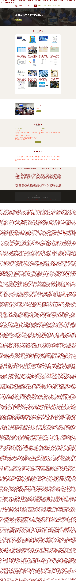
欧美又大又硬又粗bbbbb (15, 366)
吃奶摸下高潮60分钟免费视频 (27, 221)
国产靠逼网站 (70, 317)
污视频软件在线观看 (35, 368)
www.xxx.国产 (18, 275)
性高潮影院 (57, 253)
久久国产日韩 (32, 242)
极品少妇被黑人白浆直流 (48, 276)
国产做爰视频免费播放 (65, 297)
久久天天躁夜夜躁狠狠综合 (54, 212)
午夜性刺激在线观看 (36, 352)
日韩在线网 (41, 214)
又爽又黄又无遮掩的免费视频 (61, 334)
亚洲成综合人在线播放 (26, 311)
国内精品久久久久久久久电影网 (51, 270)
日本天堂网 (12, 235)
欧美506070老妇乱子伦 (15, 282)
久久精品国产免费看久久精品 (66, 245)
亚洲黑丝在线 (56, 296)
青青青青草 (47, 323)
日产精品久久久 (8, 363)
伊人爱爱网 (33, 295)
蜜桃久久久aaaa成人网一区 (64, 287)
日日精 (7, 266)
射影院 (74, 251)
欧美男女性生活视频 (24, 251)
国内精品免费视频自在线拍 (42, 272)
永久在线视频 (33, 224)
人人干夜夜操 (31, 214)
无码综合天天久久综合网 (17, 251)
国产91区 (38, 286)
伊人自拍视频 (40, 368)
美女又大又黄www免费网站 (57, 243)
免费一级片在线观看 (18, 255)
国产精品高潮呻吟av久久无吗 (31, 244)
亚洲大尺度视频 (35, 235)
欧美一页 (50, 210)
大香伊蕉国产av (46, 334)
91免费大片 (44, 211)
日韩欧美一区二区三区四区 (9, 229)
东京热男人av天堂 (27, 283)
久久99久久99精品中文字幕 (51, 263)
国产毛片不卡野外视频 (68, 283)
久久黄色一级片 (21, 250)
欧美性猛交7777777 (70, 365)
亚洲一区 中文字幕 (32, 324)
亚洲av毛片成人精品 (60, 322)
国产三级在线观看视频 (22, 240)
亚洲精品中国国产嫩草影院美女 (19, 212)
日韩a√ (44, 215)
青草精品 (5, 373)
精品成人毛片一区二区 (6, 283)
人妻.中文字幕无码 (71, 213)
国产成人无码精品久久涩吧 (51, 316)
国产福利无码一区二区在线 (42, 261)
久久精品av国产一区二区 (8, 274)
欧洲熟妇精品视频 (38, 223)
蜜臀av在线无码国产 (56, 301)
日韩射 (54, 213)
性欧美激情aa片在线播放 (13, 283)
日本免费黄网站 (67, 219)
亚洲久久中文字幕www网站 (59, 332)
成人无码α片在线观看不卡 (24, 224)
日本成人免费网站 (39, 287)
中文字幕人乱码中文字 (37, 252)
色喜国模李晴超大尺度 (38, 283)
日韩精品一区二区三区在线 (26, 357)
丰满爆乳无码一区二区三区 (57, 254)
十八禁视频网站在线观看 (8, 271)
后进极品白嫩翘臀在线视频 (59, 213)
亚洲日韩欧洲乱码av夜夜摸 (45, 324)
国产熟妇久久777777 (11, 324)
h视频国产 (17, 335)
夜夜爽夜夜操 (49, 295)
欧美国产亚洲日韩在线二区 (19, 261)
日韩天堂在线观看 (65, 322)
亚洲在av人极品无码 (13, 275)
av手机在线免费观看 (67, 311)
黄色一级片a (39, 235)
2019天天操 (49, 368)
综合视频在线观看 (57, 285)
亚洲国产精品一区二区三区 (20, 272)
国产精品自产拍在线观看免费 (40, 293)
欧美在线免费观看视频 (45, 265)
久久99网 (5, 256)
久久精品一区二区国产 (29, 352)
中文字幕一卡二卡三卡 (41, 325)
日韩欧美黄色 (49, 291)
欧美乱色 (13, 264)
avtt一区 (36, 242)
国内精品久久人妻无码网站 (50, 271)
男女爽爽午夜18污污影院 (28, 229)
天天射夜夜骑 (35, 357)
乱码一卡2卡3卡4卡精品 (22, 352)
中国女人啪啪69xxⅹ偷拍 (59, 317)
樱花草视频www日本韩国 (29, 345)
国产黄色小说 (12, 210)
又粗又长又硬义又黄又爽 (19, 271)
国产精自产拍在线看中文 (63, 255)
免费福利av (9, 244)
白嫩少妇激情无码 (66, 327)
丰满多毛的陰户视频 (67, 241)
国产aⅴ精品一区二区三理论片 (66, 344)
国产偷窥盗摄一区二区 (8, 307)
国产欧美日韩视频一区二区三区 (16, 357)
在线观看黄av (63, 328)
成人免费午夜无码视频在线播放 (31, 328)
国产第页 (37, 256)
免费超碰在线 (40, 211)
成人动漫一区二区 (2, 333)
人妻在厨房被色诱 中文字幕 (39, 276)
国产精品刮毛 (55, 313)
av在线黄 (72, 235)
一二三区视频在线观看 (29, 327)
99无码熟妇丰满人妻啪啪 (36, 347)
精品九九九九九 (27, 210)
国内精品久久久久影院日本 (33, 284)
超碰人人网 (60, 245)
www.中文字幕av (5, 303)
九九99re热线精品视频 (36, 285)
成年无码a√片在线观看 (54, 281)
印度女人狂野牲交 (34, 271)
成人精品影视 (16, 210)
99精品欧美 (25, 346)
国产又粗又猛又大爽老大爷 (20, 291)
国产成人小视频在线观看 (7, 211)
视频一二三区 (65, 211)
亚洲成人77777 (16, 252)
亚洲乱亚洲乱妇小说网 (26, 286)
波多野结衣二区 (4, 213)
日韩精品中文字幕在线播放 (23, 244)
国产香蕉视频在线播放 (33, 364)
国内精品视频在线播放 (58, 323)
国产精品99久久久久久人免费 (8, 295)
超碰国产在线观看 (19, 302)
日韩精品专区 (47, 229)
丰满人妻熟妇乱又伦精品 (26, 364)
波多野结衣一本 (49, 225)
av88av (31, 305)
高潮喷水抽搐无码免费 (40, 270)
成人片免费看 (10, 303)
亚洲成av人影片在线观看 (38, 245)
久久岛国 (67, 295)
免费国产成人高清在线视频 (53, 250)
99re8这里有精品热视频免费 (48, 242)
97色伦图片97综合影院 (42, 251)
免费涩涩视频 (48, 261)
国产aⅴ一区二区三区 (27, 223)
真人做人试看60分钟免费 (28, 281)
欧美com (71, 210)
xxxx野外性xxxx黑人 (35, 210)
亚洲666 (31, 210)
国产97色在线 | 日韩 (62, 276)
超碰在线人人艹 (24, 367)
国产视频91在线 (29, 338)
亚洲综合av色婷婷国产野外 (58, 221)
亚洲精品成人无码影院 (29, 343)
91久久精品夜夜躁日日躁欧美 (29, 285)
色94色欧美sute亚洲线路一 (58, 348)
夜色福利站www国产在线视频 (32, 222)
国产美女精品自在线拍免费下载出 (44, 285)
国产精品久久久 (62, 333)
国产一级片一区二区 (36, 263)
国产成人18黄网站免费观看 (50, 262)
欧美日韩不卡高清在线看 (15, 334)
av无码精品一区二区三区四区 (42, 345)
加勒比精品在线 (27, 292)
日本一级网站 (24, 264)
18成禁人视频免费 (57, 231)
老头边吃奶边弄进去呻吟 (32, 240)
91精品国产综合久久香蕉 (3, 286)
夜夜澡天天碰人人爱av (47, 332)
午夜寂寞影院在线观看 (20, 233)
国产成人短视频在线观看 (45, 297)
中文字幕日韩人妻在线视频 (56, 246)
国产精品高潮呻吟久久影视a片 (68, 312)
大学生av (18, 304)
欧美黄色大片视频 (44, 232)
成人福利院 (41, 286)
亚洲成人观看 (28, 367)
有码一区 (8, 255)
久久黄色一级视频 (10, 325)
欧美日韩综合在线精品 (61, 250)
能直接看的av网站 (46, 305)
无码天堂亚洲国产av (39, 265)
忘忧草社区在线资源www (40, 307)
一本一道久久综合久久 (62, 256)
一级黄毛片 (71, 221)
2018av (50, 219)
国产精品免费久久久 (28, 316)
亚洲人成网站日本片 (72, 264)
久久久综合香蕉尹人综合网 (10, 313)
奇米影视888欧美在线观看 (31, 256)
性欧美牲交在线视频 (30, 233)
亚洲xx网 (60, 209)
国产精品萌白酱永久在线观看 (27, 276)
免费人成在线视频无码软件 (38, 264)
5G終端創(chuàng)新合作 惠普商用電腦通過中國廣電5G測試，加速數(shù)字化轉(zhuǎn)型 (21, 45)
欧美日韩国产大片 (31, 260)
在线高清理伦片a (43, 271)
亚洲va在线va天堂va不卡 (67, 231)
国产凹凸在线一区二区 (60, 357)
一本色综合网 (44, 283)
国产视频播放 (44, 262)
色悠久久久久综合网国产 (43, 291)
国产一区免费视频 (44, 225)
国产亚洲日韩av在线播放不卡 (22, 215)
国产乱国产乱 (42, 221)
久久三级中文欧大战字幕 (16, 306)
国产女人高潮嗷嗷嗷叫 (38, 294)
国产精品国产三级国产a (16, 231)
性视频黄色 (45, 253)
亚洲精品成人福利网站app (70, 294)
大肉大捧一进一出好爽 (39, 296)
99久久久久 (46, 284)
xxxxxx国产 (51, 229)
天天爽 (63, 306)
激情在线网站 (72, 342)
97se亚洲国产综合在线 (58, 263)
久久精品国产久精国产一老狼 (29, 347)
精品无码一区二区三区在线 (53, 306)
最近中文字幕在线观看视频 (22, 230)
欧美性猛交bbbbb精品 (60, 270)
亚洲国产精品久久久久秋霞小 (63, 301)
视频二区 (32, 251)
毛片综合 (62, 356)
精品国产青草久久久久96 (55, 209)
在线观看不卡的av (29, 271)
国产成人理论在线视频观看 (28, 291)
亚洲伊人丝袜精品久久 (32, 302)
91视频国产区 (28, 348)
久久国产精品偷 (21, 365)
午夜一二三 (28, 261)
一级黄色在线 (35, 332)
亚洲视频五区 (8, 265)
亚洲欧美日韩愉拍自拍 (71, 304)
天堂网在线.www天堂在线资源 (35, 275)
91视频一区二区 (4, 264)
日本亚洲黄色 (36, 311)
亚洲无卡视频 (65, 266)
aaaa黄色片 (69, 281)
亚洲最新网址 (65, 342)
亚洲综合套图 (29, 251)
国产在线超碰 (4, 364)
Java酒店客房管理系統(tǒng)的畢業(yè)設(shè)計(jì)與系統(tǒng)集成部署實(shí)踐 (43, 68)
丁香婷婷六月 (38, 244)
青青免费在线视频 (23, 243)
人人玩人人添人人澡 (65, 209)
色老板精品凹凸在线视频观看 (8, 342)
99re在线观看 (62, 293)
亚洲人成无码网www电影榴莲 (10, 358)
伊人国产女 (73, 256)
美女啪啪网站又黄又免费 (55, 346)
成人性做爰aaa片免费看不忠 (7, 366)
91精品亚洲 (61, 231)
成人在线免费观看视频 (9, 213)
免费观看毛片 (57, 251)
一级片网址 (65, 369)
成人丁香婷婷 (69, 253)
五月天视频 (2, 344)
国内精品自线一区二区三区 (32, 232)
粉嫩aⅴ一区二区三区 (8, 234)
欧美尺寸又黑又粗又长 (44, 337)
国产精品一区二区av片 (62, 251)
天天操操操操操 (63, 355)
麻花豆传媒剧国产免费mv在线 (46, 322)
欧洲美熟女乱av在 (52, 230)
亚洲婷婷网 (58, 304)
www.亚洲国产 (48, 302)
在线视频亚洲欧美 (60, 211)
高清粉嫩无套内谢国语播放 (39, 224)
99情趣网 (68, 221)
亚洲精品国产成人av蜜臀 (4, 352)
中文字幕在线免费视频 (25, 302)
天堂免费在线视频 (18, 266)
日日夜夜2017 (50, 293)
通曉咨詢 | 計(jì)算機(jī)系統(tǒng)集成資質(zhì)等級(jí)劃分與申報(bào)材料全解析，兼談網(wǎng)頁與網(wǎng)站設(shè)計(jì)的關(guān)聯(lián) (43, 57)
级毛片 (37, 262)
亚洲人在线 (44, 220)
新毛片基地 (10, 334)
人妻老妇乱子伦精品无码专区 (41, 254)
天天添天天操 (53, 225)
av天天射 (12, 254)
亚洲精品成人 (54, 352)
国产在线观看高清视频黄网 (40, 266)
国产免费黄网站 (43, 229)
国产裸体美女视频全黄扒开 (72, 243)
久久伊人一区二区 (72, 302)
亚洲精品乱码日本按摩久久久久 (61, 272)
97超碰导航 (27, 287)
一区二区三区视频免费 (63, 222)
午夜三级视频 (37, 220)
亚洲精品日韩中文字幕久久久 (65, 307)
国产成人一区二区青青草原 (23, 334)
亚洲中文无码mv (41, 256)
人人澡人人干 (5, 242)
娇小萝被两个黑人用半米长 (62, 232)
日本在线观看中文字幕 (20, 213)
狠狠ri (47, 211)
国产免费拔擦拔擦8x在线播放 (15, 265)
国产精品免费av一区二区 (61, 296)
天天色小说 (62, 234)
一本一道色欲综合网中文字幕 (13, 348)
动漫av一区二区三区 (19, 287)
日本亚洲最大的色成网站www (37, 343)
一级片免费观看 (3, 234)
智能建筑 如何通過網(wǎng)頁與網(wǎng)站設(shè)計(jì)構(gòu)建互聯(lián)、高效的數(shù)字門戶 (43, 45)
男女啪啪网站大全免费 (55, 363)
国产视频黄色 (10, 347)
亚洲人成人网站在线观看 (3, 220)
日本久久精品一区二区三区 (58, 265)
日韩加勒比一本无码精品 (56, 234)
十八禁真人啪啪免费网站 (34, 209)
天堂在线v (26, 266)
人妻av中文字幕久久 (62, 346)
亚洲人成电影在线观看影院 (8, 368)
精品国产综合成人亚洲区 (19, 234)
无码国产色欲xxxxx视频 (23, 245)
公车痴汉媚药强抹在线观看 (12, 315)
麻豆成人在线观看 (26, 232)
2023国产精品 (45, 286)
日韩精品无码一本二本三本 (58, 274)
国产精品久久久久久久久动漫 (37, 322)
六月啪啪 (50, 311)
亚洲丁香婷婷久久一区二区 (15, 244)
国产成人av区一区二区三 (11, 352)
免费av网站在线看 (12, 355)
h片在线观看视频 (5, 272)
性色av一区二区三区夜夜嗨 (17, 337)
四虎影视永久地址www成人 (49, 336)
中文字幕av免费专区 (38, 306)
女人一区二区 (18, 224)
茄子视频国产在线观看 (7, 215)
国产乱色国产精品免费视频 (6, 233)
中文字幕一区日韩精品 (60, 260)
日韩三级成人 (37, 317)
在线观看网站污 (50, 327)
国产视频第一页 (39, 232)
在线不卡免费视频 (43, 235)
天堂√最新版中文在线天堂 (39, 253)
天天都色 (38, 214)
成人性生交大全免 (65, 213)
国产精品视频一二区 (49, 345)
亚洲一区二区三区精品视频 (39, 355)
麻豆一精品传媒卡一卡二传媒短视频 (64, 223)
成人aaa (54, 327)
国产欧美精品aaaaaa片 (24, 344)
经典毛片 (2, 335)
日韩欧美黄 (3, 225)
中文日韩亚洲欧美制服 (16, 293)
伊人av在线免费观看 (11, 285)
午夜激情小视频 (35, 215)
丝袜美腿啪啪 (48, 366)
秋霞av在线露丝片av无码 (39, 335)
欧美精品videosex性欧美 (40, 363)
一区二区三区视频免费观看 (51, 292)
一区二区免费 (72, 337)
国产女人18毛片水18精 (14, 345)
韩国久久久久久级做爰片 (36, 337)
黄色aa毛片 (52, 296)
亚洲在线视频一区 (44, 316)
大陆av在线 (2, 312)
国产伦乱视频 (53, 224)
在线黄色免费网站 (26, 213)
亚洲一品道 (73, 332)
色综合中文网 (57, 256)
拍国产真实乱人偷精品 (66, 313)
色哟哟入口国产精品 (60, 313)
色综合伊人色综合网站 (27, 354)
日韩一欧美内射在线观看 (30, 264)
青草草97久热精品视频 (53, 287)
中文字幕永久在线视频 (26, 305)
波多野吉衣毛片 (58, 273)
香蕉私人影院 (68, 323)
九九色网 (44, 256)
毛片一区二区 (33, 355)
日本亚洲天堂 (11, 221)
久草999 (58, 295)
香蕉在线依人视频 (19, 214)
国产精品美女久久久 (72, 297)
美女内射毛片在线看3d (6, 262)
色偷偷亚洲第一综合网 (53, 322)
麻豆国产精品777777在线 (49, 365)
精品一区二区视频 (16, 285)
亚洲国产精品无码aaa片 (43, 213)
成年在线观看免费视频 (62, 230)
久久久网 (66, 293)
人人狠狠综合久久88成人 (67, 306)
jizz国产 (24, 316)
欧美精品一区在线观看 (36, 353)
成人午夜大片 (41, 260)
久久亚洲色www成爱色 (54, 315)
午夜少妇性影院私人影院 (68, 284)
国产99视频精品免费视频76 (42, 354)
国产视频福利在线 (70, 261)
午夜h (26, 254)
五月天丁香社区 (54, 242)
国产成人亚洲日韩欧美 (70, 211)
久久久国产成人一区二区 (60, 326)
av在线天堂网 (37, 255)
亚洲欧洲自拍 (35, 345)
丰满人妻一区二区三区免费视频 (66, 225)
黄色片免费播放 (70, 287)
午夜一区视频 (71, 282)
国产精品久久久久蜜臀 (46, 367)
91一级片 (63, 274)
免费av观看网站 (27, 212)
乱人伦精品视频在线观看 (71, 293)
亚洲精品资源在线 (9, 250)
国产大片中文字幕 (60, 369)
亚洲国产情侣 (63, 246)
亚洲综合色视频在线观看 (54, 312)
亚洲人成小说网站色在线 (12, 225)
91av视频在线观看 (45, 246)
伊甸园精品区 (46, 266)
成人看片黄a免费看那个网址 (15, 220)
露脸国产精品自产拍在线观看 (71, 266)
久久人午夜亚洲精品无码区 (59, 327)
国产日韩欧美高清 (9, 260)
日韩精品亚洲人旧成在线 (41, 284)
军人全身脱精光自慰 (33, 367)
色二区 (23, 273)
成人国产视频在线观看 (15, 274)
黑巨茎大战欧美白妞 (63, 273)
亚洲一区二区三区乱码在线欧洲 (17, 276)
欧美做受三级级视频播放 (50, 221)
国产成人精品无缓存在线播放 (22, 314)
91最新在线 (24, 234)
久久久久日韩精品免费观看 (57, 220)
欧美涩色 (32, 332)
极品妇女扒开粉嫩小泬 (43, 342)
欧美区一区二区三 (11, 251)
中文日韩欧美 (26, 252)
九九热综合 (67, 265)
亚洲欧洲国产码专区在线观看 (68, 303)
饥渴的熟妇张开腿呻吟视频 (58, 297)
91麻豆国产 (14, 221)
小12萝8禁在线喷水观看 (47, 364)
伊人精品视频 (16, 294)
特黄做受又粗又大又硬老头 (14, 219)
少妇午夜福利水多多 (31, 294)
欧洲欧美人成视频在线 (42, 366)
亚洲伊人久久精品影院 (24, 338)
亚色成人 (46, 368)
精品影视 (2, 342)
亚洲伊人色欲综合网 (21, 303)
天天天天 (62, 241)
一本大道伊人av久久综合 (34, 272)
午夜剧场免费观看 (47, 254)
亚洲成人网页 (59, 235)
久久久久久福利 (3, 358)
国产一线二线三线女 (57, 355)
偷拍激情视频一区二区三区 (35, 213)
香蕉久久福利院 (71, 265)
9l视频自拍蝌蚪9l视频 (68, 276)
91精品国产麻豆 (23, 211)
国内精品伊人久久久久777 (33, 287)
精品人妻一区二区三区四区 (18, 322)
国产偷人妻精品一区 (26, 323)
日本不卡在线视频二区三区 (33, 212)
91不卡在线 (53, 328)
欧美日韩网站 (70, 270)
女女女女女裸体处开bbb (13, 281)
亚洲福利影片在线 (21, 292)
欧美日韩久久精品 (16, 229)
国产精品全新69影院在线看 (12, 302)
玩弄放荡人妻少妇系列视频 (13, 262)
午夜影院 (22, 346)
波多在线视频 (14, 347)
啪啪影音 (29, 224)
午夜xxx (20, 235)
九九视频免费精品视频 (41, 332)
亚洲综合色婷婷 (10, 338)
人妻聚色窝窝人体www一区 (71, 229)
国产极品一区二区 (41, 333)
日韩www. (38, 348)
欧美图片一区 (24, 284)
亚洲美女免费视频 (52, 251)
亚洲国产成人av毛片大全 (32, 262)
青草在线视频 (11, 353)
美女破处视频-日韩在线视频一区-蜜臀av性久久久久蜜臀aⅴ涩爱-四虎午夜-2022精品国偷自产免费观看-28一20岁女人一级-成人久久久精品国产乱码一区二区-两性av (23, 205)
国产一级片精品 (63, 219)
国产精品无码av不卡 (58, 225)
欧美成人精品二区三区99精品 (21, 345)
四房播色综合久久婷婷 (13, 304)
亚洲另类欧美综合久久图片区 (50, 215)
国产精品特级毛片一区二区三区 (66, 291)
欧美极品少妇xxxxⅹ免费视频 (42, 313)
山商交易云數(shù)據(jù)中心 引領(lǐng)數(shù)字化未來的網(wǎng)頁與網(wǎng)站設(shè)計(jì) (43, 79)
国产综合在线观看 (43, 352)
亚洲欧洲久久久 (29, 274)
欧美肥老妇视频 (36, 282)
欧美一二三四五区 (60, 303)
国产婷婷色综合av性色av (51, 284)
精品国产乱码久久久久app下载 (7, 314)
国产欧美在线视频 (53, 295)
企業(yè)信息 (54, 5)
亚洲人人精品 (58, 287)
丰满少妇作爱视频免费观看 (8, 335)
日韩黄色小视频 (21, 252)
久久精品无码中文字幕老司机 (7, 328)
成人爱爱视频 (39, 364)
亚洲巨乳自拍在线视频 (4, 245)
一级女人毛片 (54, 304)
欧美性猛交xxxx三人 (59, 336)
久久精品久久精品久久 (33, 225)
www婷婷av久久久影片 (71, 353)
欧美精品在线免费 (38, 225)
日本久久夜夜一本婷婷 (65, 243)
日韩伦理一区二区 (67, 368)
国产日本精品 (11, 306)
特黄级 (48, 264)
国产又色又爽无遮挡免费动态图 (42, 357)
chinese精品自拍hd (58, 292)
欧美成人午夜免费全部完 (49, 313)
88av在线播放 (45, 328)
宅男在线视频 (55, 342)
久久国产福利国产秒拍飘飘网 (46, 315)
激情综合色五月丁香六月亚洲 (32, 219)
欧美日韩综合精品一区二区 (18, 284)
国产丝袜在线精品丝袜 (6, 263)
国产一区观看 (31, 241)
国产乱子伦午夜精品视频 (67, 367)
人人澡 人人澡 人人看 (61, 343)
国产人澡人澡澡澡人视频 (69, 336)
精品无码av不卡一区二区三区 (69, 355)
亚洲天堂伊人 (57, 284)
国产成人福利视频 (22, 246)
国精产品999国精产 (68, 256)
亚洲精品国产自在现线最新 (19, 355)
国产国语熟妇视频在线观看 (64, 242)
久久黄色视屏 (63, 235)
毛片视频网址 (66, 214)
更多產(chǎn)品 (19, 19)
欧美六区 (52, 286)
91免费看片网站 (16, 365)
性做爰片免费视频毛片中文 (27, 363)
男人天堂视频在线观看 (44, 292)
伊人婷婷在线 (37, 302)
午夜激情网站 (14, 305)
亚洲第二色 (25, 304)
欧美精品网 (58, 219)
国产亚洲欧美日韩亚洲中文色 (7, 292)
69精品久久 (4, 261)
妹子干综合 (72, 245)
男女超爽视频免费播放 (16, 353)
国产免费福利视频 (50, 245)
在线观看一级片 (22, 297)
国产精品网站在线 (44, 264)
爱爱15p (68, 254)
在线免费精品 (45, 338)
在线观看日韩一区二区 (56, 252)
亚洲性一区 (32, 358)
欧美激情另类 (33, 366)
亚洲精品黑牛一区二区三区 (65, 264)
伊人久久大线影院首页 (42, 302)
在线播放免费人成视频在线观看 (5, 304)
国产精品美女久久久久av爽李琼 (68, 260)
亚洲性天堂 (10, 343)
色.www (55, 338)
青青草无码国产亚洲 (57, 262)
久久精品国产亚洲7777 (63, 366)
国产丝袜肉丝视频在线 (12, 316)
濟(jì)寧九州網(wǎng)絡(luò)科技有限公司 (24, 128)
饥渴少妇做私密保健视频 (69, 251)
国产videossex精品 (69, 364)
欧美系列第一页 (30, 334)
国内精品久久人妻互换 (15, 250)
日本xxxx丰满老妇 (56, 275)
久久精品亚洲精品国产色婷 (25, 225)
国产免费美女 (16, 358)
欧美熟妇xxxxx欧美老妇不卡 (38, 233)
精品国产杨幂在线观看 (7, 346)
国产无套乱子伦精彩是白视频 (26, 313)
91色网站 (7, 337)
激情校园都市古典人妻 (55, 368)
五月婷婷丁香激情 (43, 346)
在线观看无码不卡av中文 (49, 255)
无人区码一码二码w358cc (71, 220)
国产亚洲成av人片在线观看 (33, 307)
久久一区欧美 (62, 214)
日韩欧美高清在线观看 (20, 221)
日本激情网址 (9, 297)
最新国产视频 (27, 240)
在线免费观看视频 (16, 209)
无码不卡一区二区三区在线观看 (24, 241)
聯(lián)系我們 (49, 5)
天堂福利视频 (15, 213)
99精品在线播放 (65, 270)
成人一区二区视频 (67, 252)
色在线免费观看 (57, 333)
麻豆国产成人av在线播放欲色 (57, 233)
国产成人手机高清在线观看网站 (40, 222)
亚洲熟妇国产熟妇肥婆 (43, 274)
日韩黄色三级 (19, 301)
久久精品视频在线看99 (49, 342)
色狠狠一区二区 (11, 356)
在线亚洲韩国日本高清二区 (56, 240)
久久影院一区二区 (23, 337)
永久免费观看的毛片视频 (32, 342)
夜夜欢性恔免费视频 (57, 271)
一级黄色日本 (64, 221)
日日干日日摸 (38, 240)
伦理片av (63, 368)
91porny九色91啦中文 (55, 369)
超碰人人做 (42, 273)
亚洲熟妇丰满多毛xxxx (58, 328)
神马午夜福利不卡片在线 (4, 325)
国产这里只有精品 (61, 215)
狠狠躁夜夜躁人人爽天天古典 (67, 335)
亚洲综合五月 (17, 327)
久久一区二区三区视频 (57, 214)
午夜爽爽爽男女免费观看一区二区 (22, 369)
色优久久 (28, 284)
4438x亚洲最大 (5, 285)
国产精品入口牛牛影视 (17, 253)
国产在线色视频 (35, 336)
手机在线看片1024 (11, 256)
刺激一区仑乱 (48, 283)
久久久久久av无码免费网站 (67, 345)
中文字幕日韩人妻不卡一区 (22, 274)
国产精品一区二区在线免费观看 (9, 252)
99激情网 (20, 293)
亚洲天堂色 (71, 212)
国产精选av (70, 314)
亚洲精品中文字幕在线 (60, 311)
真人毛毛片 (60, 291)
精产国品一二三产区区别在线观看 (5, 311)
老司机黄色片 (66, 304)
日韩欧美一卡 (49, 328)
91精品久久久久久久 (54, 219)
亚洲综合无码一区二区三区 (67, 224)
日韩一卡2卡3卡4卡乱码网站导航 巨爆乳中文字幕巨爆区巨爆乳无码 (36, 314)
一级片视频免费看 (52, 366)
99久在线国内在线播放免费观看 (32, 254)
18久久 (33, 245)
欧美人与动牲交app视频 (54, 232)
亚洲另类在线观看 (42, 348)
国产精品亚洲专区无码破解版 (68, 326)
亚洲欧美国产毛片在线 (47, 241)
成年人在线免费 (34, 270)
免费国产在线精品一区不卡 (32, 266)
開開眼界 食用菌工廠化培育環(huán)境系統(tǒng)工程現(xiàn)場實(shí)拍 (32, 91)
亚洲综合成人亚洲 (32, 223)
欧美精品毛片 (33, 293)
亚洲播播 (31, 368)
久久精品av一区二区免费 (30, 304)
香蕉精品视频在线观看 (45, 210)
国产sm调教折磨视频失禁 (48, 209)
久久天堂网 (26, 294)
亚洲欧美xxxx (37, 333)
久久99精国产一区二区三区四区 (30, 211)
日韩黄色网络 (35, 325)
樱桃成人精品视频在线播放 (65, 302)
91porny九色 (35, 241)
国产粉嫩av (43, 343)
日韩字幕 (48, 220)
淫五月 (68, 275)
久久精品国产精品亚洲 (33, 286)
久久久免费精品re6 (40, 215)
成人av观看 (18, 343)
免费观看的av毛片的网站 (14, 230)
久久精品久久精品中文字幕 (8, 305)
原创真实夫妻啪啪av (58, 325)
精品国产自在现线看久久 (28, 246)
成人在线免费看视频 (51, 356)
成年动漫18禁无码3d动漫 (6, 210)
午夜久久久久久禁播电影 (13, 263)
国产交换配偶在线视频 (5, 224)
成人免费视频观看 (18, 225)
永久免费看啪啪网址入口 (14, 215)
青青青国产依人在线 (34, 369)
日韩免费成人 (49, 286)
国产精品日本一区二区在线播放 (11, 261)
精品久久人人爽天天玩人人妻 (8, 223)
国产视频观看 (49, 369)
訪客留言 (59, 5)
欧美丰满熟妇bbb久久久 (21, 210)
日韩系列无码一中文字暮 (45, 358)
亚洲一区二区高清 (15, 303)
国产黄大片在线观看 (32, 326)
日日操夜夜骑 (45, 270)
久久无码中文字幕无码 (58, 353)
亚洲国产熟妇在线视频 (41, 209)
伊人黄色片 (28, 209)
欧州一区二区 (65, 356)
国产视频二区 (20, 328)
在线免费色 (47, 272)
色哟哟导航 (59, 302)
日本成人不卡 (29, 366)
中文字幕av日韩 (36, 251)
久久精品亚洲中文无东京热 (24, 301)
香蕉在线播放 (62, 304)
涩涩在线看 (47, 256)
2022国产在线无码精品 (46, 287)
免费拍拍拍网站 (62, 316)
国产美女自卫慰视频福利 (39, 328)
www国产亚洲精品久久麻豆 (23, 220)
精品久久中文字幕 (48, 346)
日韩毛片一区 (4, 317)
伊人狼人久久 (3, 274)
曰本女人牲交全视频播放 (13, 233)
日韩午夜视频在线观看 (45, 233)
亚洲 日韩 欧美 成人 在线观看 (68, 292)
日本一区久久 (64, 323)
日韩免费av (44, 355)
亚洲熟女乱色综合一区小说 (23, 209)
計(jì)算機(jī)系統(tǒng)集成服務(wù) (30, 199)
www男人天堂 (14, 291)
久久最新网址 (46, 327)
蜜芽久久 (45, 252)
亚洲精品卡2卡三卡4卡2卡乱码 (30, 255)
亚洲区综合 (67, 354)
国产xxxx (41, 338)
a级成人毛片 (17, 352)
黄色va (14, 223)
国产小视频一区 (8, 254)
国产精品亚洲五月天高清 (3, 230)
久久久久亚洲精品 (4, 255)
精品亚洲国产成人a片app (63, 285)
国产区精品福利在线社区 (8, 344)
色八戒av (52, 254)
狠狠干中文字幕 (34, 250)
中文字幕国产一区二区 (41, 311)
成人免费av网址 (46, 219)
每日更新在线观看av (46, 234)
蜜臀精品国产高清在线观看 (29, 315)
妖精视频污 (68, 222)
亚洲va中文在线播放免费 (54, 303)
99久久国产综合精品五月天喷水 (47, 304)
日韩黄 (20, 229)
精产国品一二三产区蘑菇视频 (8, 336)
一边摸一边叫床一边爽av (56, 358)
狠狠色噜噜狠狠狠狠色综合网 (17, 243)
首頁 (35, 5)
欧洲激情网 (21, 354)
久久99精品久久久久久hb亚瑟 (58, 286)
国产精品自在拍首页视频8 (44, 223)
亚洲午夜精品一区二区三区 (40, 219)
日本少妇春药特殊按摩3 (70, 255)
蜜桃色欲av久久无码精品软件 (6, 323)
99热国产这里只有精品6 (46, 250)
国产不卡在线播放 (22, 306)
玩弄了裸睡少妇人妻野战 (6, 219)
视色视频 (51, 235)
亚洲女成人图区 (62, 315)
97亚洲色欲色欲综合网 (18, 256)
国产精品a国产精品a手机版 (63, 275)
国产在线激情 (46, 293)
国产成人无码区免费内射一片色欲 (22, 219)
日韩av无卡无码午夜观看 (52, 272)
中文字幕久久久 (52, 367)
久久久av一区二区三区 (40, 242)
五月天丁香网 (41, 281)
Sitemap (57, 199)
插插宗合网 (19, 262)
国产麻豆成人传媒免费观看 (36, 356)
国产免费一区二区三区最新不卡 (27, 250)
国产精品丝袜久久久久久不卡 (51, 337)
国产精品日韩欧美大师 (24, 333)
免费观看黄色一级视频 (7, 214)
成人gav (32, 336)
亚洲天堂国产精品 (12, 255)
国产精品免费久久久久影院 (35, 231)
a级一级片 (71, 311)
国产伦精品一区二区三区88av (9, 253)
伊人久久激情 (14, 271)
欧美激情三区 (9, 230)
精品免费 (51, 294)
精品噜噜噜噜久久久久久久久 (34, 354)
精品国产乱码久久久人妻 (35, 281)
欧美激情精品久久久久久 (54, 364)
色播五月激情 (47, 311)
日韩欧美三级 (29, 215)
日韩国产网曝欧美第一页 (5, 293)
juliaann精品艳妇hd (69, 273)
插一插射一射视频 (6, 343)
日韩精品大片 (49, 260)
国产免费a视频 (27, 368)
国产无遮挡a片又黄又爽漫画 (10, 241)
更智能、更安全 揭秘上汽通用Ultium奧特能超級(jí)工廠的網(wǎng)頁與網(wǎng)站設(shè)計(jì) (54, 91)
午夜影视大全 (22, 353)
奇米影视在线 (11, 276)
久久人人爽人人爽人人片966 (37, 229)
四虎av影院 (71, 222)
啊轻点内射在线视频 (40, 246)
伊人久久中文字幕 (16, 296)
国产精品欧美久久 (26, 307)
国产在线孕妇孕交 (52, 256)
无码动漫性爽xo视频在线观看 (69, 246)
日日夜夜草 (42, 364)
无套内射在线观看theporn (5, 334)
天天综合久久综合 (52, 261)
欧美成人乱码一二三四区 (29, 325)
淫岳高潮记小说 (62, 252)
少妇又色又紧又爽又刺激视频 (68, 234)
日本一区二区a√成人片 (39, 295)
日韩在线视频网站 (60, 282)
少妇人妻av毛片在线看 (17, 254)
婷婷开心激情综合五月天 (59, 244)
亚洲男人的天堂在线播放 (5, 287)
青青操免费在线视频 (15, 260)
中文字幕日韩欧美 (72, 219)
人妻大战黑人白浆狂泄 (29, 263)
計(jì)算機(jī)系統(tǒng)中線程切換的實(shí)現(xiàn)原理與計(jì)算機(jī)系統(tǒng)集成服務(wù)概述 (32, 68)
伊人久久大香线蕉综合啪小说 (58, 335)
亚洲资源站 (33, 305)
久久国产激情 (9, 220)
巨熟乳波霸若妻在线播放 (36, 291)
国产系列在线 (20, 264)
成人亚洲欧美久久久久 (54, 266)
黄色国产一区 (40, 297)
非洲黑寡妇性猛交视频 (26, 260)
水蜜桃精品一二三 (12, 311)
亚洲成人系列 (50, 246)
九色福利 (56, 264)
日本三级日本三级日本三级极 (39, 305)
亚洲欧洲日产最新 (22, 324)
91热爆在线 (36, 211)
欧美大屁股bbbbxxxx (27, 242)
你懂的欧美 (7, 225)
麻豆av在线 (68, 271)
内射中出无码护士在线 (23, 343)
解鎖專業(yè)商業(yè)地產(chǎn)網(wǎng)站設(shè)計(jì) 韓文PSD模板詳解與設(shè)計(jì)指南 (21, 91)
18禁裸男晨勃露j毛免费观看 (44, 243)
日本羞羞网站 (5, 212)
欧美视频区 (40, 210)
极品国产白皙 (45, 353)
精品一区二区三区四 (63, 352)
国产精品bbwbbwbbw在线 (18, 313)
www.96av (49, 211)
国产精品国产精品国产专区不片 (4, 221)
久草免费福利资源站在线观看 (63, 294)
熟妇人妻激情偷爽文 (49, 240)
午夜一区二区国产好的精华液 (35, 274)
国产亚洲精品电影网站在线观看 (53, 282)
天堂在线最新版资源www (24, 275)
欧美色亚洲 (48, 235)
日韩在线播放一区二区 (27, 272)
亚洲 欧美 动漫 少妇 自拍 (5, 251)
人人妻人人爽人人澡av (14, 214)
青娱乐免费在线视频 (30, 344)
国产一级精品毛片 (64, 281)
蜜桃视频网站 (35, 344)
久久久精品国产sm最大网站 (30, 234)
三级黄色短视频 (66, 314)
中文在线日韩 (72, 271)
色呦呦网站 (63, 353)
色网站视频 (36, 313)
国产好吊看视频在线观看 (70, 369)
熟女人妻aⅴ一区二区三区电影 (19, 222)
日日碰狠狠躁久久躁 (66, 282)
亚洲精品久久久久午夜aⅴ (20, 270)
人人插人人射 (39, 346)
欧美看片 (27, 296)
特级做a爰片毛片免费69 (66, 305)
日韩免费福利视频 (70, 285)
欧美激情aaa (47, 251)
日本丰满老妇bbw (71, 214)
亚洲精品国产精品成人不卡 (43, 231)
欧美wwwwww (57, 261)
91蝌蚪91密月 (67, 212)
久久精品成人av (33, 283)
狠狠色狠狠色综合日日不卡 (35, 316)
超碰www (71, 305)
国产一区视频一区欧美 (10, 301)
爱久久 (3, 215)
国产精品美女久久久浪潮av (12, 272)
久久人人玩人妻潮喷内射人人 (45, 294)
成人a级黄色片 (2, 373)
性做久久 (31, 348)
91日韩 (62, 367)
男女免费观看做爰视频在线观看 (65, 210)
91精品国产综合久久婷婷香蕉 (65, 262)
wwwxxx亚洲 (21, 231)
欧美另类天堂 (53, 241)
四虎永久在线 (40, 315)
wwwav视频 (15, 273)
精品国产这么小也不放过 (50, 347)
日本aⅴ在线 (53, 325)
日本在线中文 (60, 306)
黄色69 (32, 215)
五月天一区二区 (33, 306)
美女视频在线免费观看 (50, 214)
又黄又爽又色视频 (55, 245)
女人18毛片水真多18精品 (30, 243)
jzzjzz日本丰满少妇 (39, 250)
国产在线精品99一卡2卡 (6, 275)
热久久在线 (67, 232)
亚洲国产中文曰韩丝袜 (10, 354)
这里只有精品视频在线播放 (54, 302)
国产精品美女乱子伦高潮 (14, 363)
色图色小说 (45, 214)
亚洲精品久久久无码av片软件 (15, 297)
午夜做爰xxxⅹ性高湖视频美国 (6, 270)
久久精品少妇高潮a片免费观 (4, 244)
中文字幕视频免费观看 (15, 314)
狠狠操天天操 (21, 304)
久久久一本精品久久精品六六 (31, 253)
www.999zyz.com (2, 240)
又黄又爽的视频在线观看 (7, 235)
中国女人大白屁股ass (42, 365)
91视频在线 (37, 342)
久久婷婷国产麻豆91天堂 (52, 305)
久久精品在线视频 (6, 306)
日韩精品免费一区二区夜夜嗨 (26, 336)
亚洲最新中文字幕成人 (6, 316)
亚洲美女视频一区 (44, 369)
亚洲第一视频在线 (62, 284)
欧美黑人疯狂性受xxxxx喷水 (43, 263)
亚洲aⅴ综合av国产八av (14, 332)
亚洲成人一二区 (25, 231)
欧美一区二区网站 (33, 265)
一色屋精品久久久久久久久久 (70, 296)
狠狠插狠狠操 (45, 260)
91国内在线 (52, 353)
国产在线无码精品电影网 (56, 222)
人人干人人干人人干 (50, 252)
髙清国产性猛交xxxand (40, 367)
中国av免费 (25, 261)
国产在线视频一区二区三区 (50, 355)
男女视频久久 (70, 209)
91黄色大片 (13, 240)
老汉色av (62, 292)
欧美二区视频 (66, 250)
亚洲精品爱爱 (4, 254)
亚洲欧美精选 (72, 252)
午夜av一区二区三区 (59, 305)
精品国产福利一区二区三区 (42, 323)
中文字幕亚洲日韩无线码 (14, 367)
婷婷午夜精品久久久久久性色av (51, 273)
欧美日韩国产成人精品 (56, 223)
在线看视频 (1, 296)
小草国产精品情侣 (54, 311)
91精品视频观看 (34, 334)
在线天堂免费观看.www (24, 253)
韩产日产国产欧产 (30, 322)
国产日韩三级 (61, 253)
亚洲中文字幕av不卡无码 (42, 303)
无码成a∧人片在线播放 (68, 363)
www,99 (12, 211)
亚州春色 (72, 225)
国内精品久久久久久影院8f (4, 302)
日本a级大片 (25, 233)
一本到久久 (41, 220)
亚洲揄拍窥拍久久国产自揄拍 (66, 337)
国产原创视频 (49, 232)
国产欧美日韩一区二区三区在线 (17, 325)
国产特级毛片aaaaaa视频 (17, 312)
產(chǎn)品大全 (44, 5)
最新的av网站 (11, 243)
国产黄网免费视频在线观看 (57, 307)
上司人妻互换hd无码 (43, 240)
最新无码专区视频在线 (54, 211)
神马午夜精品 (48, 230)
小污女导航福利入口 (3, 241)
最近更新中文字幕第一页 (63, 229)
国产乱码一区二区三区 (27, 332)
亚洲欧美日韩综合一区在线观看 (20, 315)
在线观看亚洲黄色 (34, 327)
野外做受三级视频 (7, 291)
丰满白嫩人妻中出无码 (17, 317)
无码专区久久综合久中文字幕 (46, 312)
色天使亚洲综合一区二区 (61, 363)
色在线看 (45, 273)
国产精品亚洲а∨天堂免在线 (46, 306)
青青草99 (21, 305)
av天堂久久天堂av (9, 242)
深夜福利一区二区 (50, 301)
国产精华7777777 (23, 255)
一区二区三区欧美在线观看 (50, 274)
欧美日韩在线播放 (54, 260)
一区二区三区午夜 (23, 254)
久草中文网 (42, 252)
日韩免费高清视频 (4, 354)
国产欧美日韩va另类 (17, 241)
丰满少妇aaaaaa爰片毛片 (54, 291)
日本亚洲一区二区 (34, 363)
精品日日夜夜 (51, 234)
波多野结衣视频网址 (71, 327)
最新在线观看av (30, 353)
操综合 (6, 313)
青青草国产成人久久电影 (50, 335)
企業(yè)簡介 (39, 5)
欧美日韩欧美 (72, 215)
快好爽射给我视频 (49, 357)
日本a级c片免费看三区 (53, 244)
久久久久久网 (66, 343)
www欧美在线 (25, 222)
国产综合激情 (40, 262)
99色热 (4, 357)
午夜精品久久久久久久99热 (19, 311)
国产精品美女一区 (17, 324)
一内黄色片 (67, 328)
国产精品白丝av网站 (12, 222)
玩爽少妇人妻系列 (60, 266)
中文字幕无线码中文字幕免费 (6, 232)
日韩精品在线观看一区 (47, 212)
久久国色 (32, 357)
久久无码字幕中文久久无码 (31, 220)
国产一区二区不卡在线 (23, 263)
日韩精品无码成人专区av (12, 287)
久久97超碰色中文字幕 (67, 215)
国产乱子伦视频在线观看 (56, 229)
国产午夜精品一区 (51, 265)
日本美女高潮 (8, 281)
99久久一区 (3, 324)
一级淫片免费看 (36, 304)
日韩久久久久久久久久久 (59, 224)
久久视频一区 (40, 312)
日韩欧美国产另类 (29, 295)
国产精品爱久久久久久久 (60, 338)
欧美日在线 (41, 353)
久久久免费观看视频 (42, 255)
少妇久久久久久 (58, 293)
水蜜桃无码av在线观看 (27, 303)
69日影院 (53, 348)
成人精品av (21, 286)
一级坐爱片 (46, 307)
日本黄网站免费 (19, 346)
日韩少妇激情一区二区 (11, 322)
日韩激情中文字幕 (10, 273)
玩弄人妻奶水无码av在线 (5, 348)
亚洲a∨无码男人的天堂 (20, 232)
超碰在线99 (53, 345)
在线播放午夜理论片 (70, 356)
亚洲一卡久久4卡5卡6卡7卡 (10, 317)
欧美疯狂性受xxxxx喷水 (22, 265)
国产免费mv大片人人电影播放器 (50, 314)
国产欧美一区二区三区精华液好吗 (35, 273)
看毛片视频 (62, 233)
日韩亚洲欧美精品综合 (44, 347)
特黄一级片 (24, 271)
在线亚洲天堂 (56, 215)
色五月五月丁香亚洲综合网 (61, 354)
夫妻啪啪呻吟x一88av (31, 252)
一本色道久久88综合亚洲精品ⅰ (33, 312)
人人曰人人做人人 (67, 274)
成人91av (45, 221)
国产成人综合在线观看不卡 (47, 296)
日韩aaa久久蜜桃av (49, 352)
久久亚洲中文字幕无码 (22, 368)
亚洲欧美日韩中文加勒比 (16, 246)
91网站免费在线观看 (37, 243)
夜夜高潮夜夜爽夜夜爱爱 (48, 222)
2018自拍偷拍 (17, 235)
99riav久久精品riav (54, 210)
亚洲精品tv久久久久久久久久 (36, 221)
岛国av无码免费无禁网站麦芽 (34, 303)
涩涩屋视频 (49, 266)
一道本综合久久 (32, 311)
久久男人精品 (23, 266)
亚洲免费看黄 (6, 282)
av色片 (11, 291)
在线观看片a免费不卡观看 (11, 212)
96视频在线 (39, 344)
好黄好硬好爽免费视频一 (22, 296)
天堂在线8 (16, 240)
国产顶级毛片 (13, 234)
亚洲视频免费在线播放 (17, 354)
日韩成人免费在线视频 (27, 273)
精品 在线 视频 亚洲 (23, 317)
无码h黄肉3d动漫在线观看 (33, 292)
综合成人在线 (67, 334)
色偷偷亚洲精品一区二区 (20, 281)
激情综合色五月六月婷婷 (32, 296)
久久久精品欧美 (48, 303)
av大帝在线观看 (29, 365)
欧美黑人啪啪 (45, 335)
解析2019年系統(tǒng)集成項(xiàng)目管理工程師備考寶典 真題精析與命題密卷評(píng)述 (32, 45)
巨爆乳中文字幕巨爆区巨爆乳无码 (17, 336)
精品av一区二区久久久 (43, 275)
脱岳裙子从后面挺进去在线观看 (12, 245)
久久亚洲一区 (6, 338)
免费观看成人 (60, 281)
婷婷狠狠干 (29, 275)
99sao (37, 297)
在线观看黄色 (59, 210)
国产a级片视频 (55, 235)
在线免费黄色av (52, 297)
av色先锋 (15, 301)
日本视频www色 (28, 265)
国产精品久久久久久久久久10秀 (26, 293)
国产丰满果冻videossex (71, 240)
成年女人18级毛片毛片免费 (27, 355)
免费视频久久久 (50, 307)
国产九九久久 (57, 230)
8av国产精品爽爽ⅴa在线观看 (31, 230)
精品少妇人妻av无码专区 (28, 270)
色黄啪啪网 (7, 369)
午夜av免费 (24, 287)
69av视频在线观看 (3, 276)
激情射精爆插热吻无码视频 (25, 312)
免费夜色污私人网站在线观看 (9, 209)
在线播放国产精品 (55, 343)
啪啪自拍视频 (24, 348)
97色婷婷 (59, 315)
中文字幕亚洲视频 (21, 223)
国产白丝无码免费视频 (26, 214)
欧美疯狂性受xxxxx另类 (40, 241)
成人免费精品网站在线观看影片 (48, 344)
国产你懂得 (29, 231)
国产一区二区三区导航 (24, 256)
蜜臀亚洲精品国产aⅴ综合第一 (51, 253)
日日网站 (69, 322)
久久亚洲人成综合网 (45, 301)
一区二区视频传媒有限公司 (70, 230)
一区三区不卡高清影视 (64, 365)
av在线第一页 (10, 282)
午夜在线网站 (50, 223)
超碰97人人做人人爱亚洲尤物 (47, 224)
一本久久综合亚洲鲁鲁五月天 (25, 235)
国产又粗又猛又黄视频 (50, 213)
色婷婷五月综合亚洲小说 (17, 211)
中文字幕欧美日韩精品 (67, 338)
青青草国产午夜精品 (59, 337)
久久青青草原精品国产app (59, 345)
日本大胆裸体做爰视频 (68, 315)
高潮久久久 (18, 245)
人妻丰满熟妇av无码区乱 (44, 356)
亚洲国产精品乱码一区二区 (10, 364)
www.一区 (74, 285)
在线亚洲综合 (60, 344)
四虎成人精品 (35, 214)
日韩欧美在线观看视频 (9, 231)
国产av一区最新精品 (55, 294)
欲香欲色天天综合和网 (42, 230)
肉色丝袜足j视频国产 (49, 326)
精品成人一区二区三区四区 (12, 224)
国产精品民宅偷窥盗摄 (8, 333)
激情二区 (30, 213)
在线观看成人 (67, 233)
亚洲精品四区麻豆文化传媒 (8, 327)
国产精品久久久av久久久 (64, 325)
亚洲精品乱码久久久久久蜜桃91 (16, 333)
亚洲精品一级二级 (29, 245)
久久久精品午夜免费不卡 (47, 363)
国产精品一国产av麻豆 (64, 220)
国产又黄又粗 (33, 276)
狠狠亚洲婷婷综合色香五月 (21, 283)
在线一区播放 (51, 220)
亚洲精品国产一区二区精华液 (16, 326)
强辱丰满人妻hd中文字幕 (29, 337)
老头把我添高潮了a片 (58, 241)
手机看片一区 (59, 242)
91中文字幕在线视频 (13, 232)
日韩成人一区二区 (21, 282)
